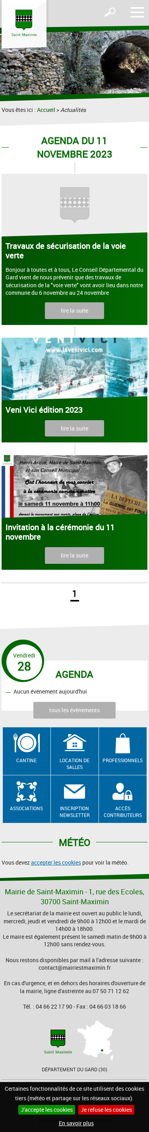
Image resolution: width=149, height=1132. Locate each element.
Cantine (26, 760)
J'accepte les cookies (47, 1109)
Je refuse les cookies (106, 1109)
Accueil (46, 109)
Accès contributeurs (123, 811)
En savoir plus (76, 1123)
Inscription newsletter (75, 811)
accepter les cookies (56, 862)
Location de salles (74, 763)
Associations (26, 808)
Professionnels (123, 760)
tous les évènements (74, 710)
